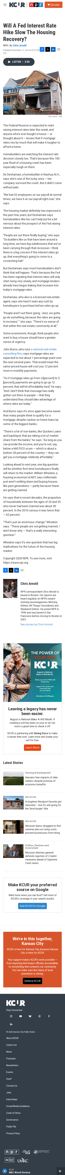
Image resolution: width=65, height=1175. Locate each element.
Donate (54, 4)
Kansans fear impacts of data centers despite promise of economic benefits (41, 781)
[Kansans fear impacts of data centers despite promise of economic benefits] (13, 778)
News (9, 1052)
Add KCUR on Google (32, 906)
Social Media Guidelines (18, 1106)
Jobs (8, 1092)
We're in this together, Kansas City (32, 941)
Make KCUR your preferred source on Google (32, 887)
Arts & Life (30, 797)
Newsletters (12, 1065)
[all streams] (61, 1171)
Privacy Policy (13, 1133)
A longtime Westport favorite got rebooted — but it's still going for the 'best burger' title (43, 805)
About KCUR (12, 1038)
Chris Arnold (19, 45)
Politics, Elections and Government (37, 846)
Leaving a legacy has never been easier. (32, 711)
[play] (5, 1171)
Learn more (32, 747)
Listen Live (11, 1045)
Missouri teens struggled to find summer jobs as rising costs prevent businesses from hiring (43, 829)
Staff (9, 1079)
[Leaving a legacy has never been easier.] (32, 672)
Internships (11, 1099)
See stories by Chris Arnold (37, 624)
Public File (11, 1126)
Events (9, 1072)
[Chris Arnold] (10, 588)
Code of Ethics (13, 1113)
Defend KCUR (32, 981)
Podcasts (11, 1058)
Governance (12, 1120)
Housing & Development (37, 773)
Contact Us (11, 1086)
